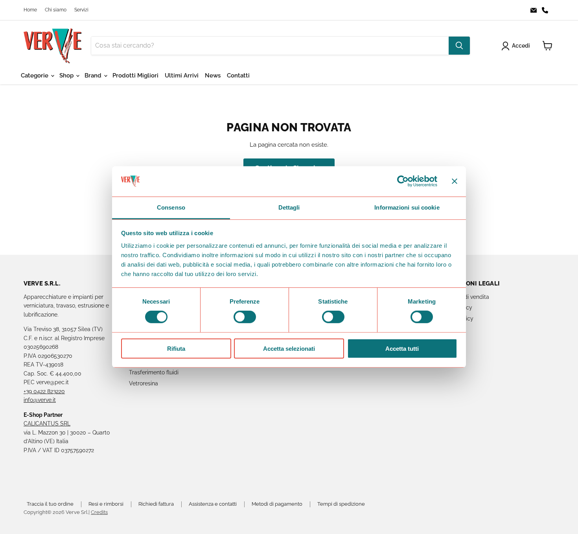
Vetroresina (143, 383)
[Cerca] (459, 46)
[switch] (245, 317)
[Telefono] (547, 10)
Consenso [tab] (171, 207)
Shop (67, 75)
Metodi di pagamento (277, 504)
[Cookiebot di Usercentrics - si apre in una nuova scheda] (402, 181)
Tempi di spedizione (341, 504)
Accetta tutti (402, 348)
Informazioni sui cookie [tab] (406, 207)
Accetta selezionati (289, 348)
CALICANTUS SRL (47, 423)
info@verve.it (40, 400)
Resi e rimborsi (105, 504)
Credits (99, 512)
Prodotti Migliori (135, 75)
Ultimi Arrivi (182, 75)
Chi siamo (55, 10)
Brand (94, 75)
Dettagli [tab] (289, 207)
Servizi (81, 10)
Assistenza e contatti (213, 504)
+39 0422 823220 (44, 391)
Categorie (35, 75)
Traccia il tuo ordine (50, 504)
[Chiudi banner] (454, 181)
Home (30, 10)
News (213, 75)
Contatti (238, 75)
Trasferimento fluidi (154, 372)
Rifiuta (176, 348)
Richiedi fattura (156, 504)
